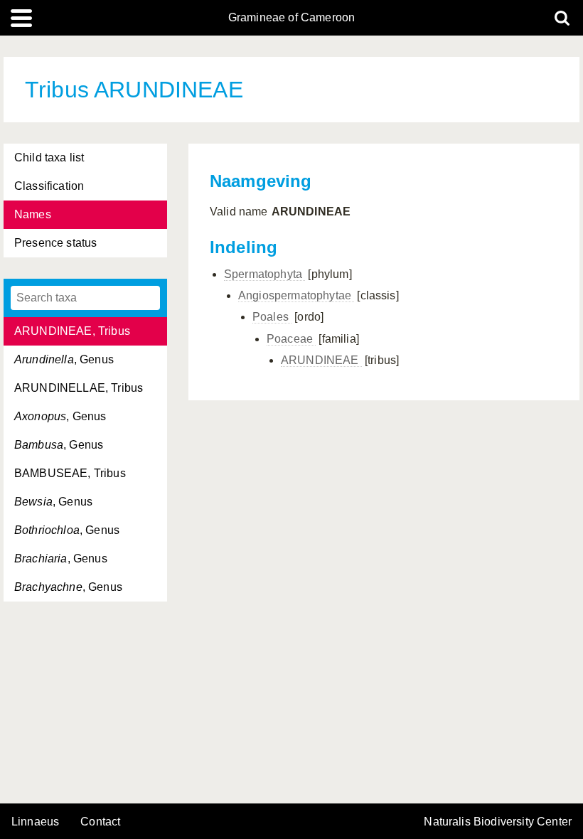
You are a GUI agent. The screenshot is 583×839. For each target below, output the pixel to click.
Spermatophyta (264, 274)
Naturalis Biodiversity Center (498, 822)
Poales (272, 317)
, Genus (64, 359)
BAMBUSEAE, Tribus (70, 473)
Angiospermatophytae (296, 295)
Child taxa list (49, 157)
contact (100, 822)
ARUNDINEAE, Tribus (72, 331)
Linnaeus (35, 822)
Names (32, 214)
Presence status (55, 243)
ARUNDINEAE (321, 360)
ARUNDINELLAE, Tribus (78, 388)
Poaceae (291, 339)
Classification (49, 186)
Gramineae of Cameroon (291, 17)
